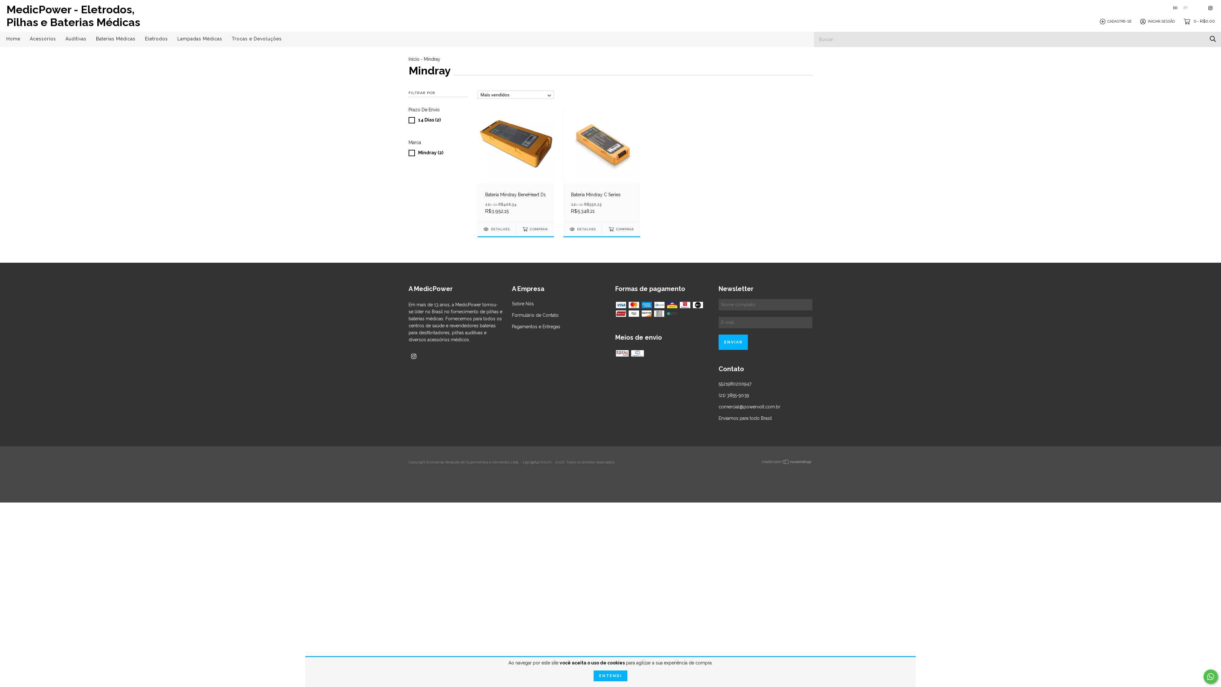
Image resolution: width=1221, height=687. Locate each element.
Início (414, 59)
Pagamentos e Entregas (536, 326)
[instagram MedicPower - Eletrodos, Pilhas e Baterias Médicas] (1210, 8)
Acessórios (43, 38)
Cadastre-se (1119, 21)
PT (1185, 8)
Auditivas (76, 38)
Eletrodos (156, 38)
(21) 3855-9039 (734, 395)
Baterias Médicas (115, 38)
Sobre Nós (523, 303)
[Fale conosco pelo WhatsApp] (1211, 677)
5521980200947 (735, 383)
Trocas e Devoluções (257, 38)
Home (13, 38)
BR (1175, 8)
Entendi (610, 676)
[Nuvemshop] (787, 462)
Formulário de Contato (535, 315)
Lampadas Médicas (199, 38)
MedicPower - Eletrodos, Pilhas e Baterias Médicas (73, 16)
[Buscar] (1212, 39)
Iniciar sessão (1161, 21)
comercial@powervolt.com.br (749, 406)
